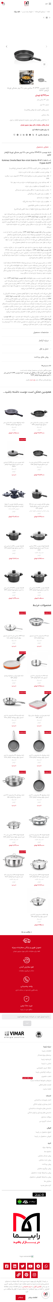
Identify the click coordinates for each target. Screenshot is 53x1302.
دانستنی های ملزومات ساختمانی (40, 1108)
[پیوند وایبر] (14, 135)
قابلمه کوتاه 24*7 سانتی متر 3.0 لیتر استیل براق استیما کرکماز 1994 (13, 836)
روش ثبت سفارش (45, 1160)
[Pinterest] (26, 1274)
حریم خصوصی (27, 1286)
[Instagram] (34, 1274)
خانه (48, 12)
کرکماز (39, 430)
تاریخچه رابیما (46, 1059)
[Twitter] (22, 1266)
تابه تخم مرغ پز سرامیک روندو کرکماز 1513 (13, 677)
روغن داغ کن (45, 511)
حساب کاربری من (45, 1121)
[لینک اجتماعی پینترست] (26, 135)
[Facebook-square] (6, 1266)
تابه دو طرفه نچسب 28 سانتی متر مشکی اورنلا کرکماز (13, 424)
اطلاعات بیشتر (32, 1297)
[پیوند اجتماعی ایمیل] (30, 135)
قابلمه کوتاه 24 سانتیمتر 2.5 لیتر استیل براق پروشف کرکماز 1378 (39, 836)
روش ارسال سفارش (44, 1156)
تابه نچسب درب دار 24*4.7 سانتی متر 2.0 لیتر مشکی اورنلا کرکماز (14, 464)
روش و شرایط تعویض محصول (40, 1177)
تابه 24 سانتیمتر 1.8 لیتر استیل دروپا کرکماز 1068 (39, 637)
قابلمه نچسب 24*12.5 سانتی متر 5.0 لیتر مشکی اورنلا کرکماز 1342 (39, 589)
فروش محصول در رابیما (43, 1136)
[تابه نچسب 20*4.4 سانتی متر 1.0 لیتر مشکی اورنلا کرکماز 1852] (39, 448)
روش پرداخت (46, 1164)
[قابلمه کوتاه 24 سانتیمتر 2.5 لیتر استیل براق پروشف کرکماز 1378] (39, 821)
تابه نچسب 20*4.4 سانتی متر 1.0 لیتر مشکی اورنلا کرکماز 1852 (39, 463)
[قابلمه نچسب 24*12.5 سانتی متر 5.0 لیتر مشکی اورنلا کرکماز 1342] (39, 574)
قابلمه (36, 553)
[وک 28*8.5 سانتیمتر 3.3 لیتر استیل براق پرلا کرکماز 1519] (39, 900)
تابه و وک (17, 12)
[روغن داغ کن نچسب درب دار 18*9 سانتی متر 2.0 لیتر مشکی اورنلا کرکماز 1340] (39, 490)
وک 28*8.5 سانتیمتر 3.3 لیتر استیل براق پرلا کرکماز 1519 (39, 916)
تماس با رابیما (46, 1063)
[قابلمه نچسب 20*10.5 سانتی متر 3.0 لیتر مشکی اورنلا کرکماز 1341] (14, 532)
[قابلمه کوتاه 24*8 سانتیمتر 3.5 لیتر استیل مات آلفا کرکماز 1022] (39, 861)
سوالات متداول (46, 1117)
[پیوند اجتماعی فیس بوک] (36, 135)
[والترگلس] (38, 1034)
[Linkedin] (14, 1266)
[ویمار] (14, 1034)
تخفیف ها (47, 1151)
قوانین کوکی (37, 1286)
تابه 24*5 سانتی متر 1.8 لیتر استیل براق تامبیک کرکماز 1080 (14, 637)
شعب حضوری (46, 1076)
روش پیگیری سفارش (44, 1168)
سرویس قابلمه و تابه (14, 509)
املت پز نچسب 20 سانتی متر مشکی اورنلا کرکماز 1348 (39, 424)
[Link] (18, 1274)
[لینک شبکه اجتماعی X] (33, 135)
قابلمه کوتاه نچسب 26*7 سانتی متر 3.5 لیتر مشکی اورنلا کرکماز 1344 (39, 548)
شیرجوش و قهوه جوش (35, 511)
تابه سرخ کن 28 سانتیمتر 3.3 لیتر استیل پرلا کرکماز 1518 (13, 796)
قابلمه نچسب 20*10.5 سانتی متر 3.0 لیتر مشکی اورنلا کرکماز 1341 (14, 547)
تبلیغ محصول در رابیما (43, 1132)
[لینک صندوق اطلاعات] (26, 945)
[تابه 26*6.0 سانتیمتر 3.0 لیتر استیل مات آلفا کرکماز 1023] (39, 662)
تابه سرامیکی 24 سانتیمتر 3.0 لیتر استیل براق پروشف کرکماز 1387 (39, 796)
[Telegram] (38, 1266)
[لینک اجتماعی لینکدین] (23, 135)
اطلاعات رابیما (46, 1051)
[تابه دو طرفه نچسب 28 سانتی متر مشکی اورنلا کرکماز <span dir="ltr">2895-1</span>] (14, 408)
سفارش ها (47, 1181)
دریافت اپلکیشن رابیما (43, 1072)
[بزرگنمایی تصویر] (44, 64)
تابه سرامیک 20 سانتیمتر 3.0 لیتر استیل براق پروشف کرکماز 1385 (39, 756)
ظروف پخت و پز (27, 12)
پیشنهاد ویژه (47, 1147)
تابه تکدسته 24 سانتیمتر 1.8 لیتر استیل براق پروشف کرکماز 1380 (14, 716)
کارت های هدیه (46, 1185)
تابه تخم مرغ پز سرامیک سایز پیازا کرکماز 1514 (39, 716)
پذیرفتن (20, 1297)
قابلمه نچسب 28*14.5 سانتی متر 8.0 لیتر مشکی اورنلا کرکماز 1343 (14, 589)
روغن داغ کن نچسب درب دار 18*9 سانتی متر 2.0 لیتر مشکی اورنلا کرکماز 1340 (39, 506)
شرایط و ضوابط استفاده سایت (37, 1080)
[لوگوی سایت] (26, 3)
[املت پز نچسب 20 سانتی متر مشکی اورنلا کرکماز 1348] (39, 408)
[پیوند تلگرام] (17, 135)
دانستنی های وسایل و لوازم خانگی (39, 1112)
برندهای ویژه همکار (44, 1055)
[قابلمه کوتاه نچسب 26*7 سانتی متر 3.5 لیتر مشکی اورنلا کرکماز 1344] (39, 532)
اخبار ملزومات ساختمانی (42, 1100)
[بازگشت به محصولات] (46, 17)
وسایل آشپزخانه (40, 12)
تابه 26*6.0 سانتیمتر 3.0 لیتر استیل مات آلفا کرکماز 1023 (39, 677)
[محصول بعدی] (43, 17)
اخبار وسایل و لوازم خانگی (42, 1104)
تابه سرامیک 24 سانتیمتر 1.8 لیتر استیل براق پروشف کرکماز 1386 (14, 756)
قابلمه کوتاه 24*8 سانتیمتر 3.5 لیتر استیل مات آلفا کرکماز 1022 (39, 876)
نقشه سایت (47, 1089)
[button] (46, 46)
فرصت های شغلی (45, 1084)
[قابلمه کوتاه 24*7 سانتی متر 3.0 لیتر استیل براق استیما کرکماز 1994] (14, 821)
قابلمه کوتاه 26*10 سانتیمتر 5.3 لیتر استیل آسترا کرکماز (14, 876)
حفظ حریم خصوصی (44, 1068)
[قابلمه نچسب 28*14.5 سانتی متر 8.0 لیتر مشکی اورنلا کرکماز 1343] (14, 574)
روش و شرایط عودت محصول (41, 1172)
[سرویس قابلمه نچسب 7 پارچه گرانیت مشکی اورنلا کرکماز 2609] (14, 490)
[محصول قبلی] (49, 17)
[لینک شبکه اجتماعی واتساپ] (20, 135)
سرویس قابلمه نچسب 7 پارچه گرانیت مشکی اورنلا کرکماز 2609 (13, 505)
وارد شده (32, 380)
